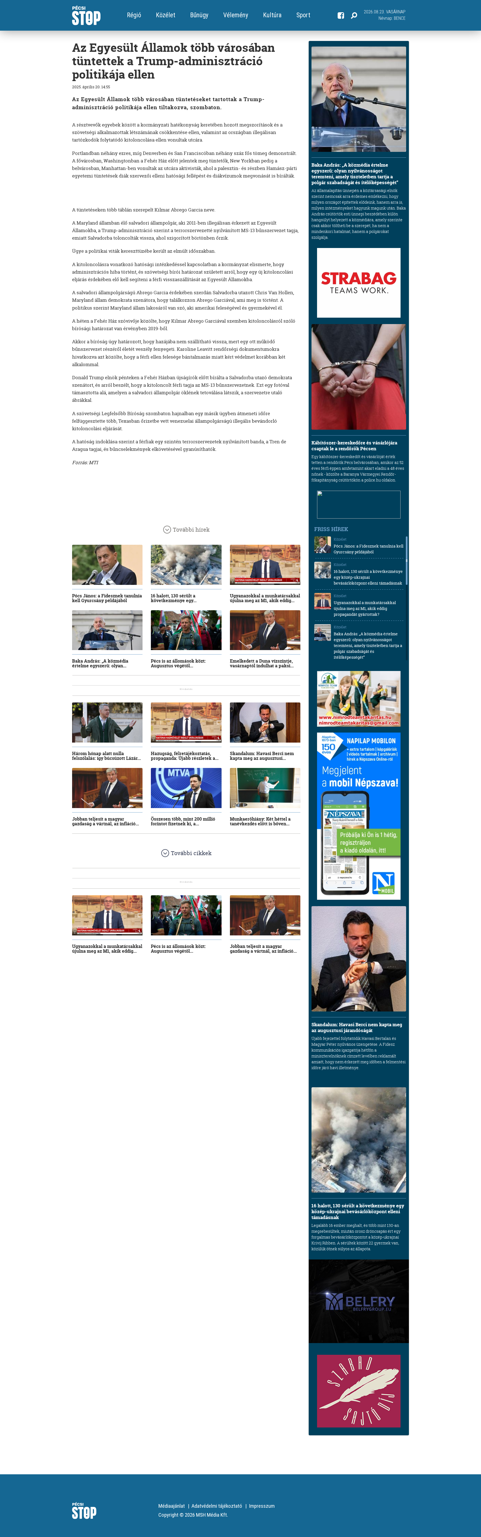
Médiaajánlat (171, 1506)
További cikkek (191, 853)
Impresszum (262, 1506)
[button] (353, 15)
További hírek (191, 529)
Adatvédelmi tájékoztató (217, 1506)
